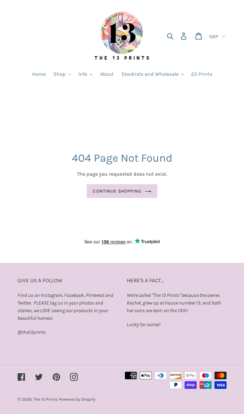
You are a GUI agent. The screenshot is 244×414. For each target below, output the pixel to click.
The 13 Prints (45, 399)
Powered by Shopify (77, 399)
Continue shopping (117, 191)
